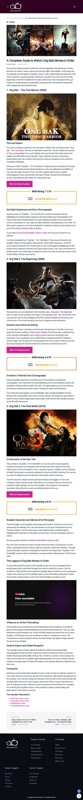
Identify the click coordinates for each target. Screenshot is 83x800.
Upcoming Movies (37, 755)
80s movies (59, 755)
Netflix (57, 745)
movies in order (43, 74)
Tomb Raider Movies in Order (20, 706)
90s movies (59, 758)
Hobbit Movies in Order (18, 703)
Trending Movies (36, 751)
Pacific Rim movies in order (19, 698)
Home (8, 18)
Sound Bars (33, 783)
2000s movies (59, 761)
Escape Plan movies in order (20, 701)
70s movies (59, 751)
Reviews (7, 780)
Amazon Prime (60, 748)
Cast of (7, 777)
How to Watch (35, 745)
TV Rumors (9, 783)
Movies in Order (17, 18)
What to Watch (36, 758)
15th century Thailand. (39, 332)
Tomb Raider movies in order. (47, 540)
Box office (8, 773)
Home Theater (34, 773)
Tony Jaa (10, 172)
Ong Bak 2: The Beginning (61, 312)
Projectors (32, 780)
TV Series (8, 787)
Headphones (33, 777)
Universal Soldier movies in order (34, 233)
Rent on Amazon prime (20, 184)
